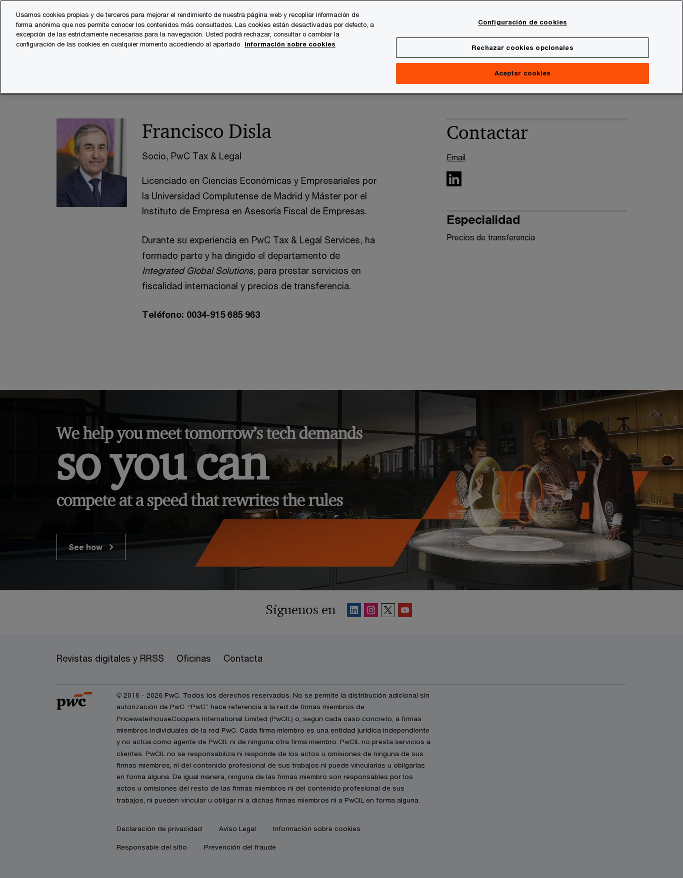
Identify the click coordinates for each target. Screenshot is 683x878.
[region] (341, 47)
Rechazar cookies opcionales (523, 47)
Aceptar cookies (522, 73)
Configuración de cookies (522, 22)
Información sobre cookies (290, 44)
